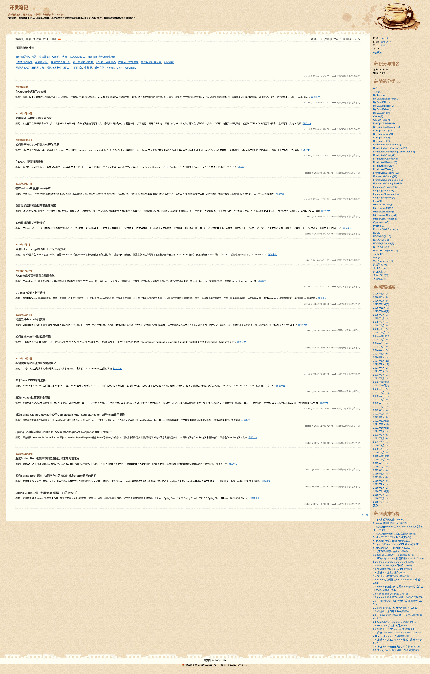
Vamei (110, 67)
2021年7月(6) (380, 438)
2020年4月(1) (380, 449)
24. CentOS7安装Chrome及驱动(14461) (394, 622)
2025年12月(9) (381, 304)
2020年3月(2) (380, 452)
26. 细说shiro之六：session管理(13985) (394, 629)
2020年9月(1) (380, 445)
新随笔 (37, 39)
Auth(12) (377, 91)
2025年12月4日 (24, 314)
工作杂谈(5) (379, 268)
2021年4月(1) (380, 442)
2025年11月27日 (24, 453)
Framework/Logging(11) (386, 172)
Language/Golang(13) (385, 187)
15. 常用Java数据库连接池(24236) (391, 576)
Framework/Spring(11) (385, 176)
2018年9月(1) (380, 494)
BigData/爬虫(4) (381, 112)
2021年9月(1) (380, 431)
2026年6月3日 (23, 87)
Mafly (119, 67)
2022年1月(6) (380, 417)
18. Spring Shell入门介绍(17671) (390, 593)
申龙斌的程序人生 (151, 62)
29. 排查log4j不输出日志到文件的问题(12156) (397, 646)
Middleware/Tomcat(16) (385, 218)
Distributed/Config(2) (384, 155)
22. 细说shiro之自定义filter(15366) (391, 611)
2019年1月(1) (380, 487)
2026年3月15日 (24, 113)
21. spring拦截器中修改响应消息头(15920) (395, 607)
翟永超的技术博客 (83, 62)
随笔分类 (387, 81)
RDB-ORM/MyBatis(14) (385, 250)
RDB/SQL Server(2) (383, 243)
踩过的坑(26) (380, 264)
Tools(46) (378, 254)
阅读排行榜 (389, 513)
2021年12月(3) (381, 420)
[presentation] (140, 167)
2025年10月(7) (381, 311)
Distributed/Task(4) (383, 169)
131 (383, 45)
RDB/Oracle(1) (381, 240)
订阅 (53, 39)
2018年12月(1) (381, 491)
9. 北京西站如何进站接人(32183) (390, 551)
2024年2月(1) (380, 357)
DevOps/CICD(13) (383, 130)
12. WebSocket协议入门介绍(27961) (392, 565)
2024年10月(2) (381, 336)
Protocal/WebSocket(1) (385, 229)
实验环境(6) (379, 278)
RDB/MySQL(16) (382, 236)
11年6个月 (386, 42)
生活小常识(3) (380, 275)
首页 (28, 39)
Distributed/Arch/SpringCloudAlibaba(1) (394, 151)
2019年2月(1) (380, 484)
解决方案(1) (379, 271)
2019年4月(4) (380, 477)
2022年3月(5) (380, 410)
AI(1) (375, 88)
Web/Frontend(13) (383, 261)
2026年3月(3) (380, 297)
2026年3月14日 (24, 140)
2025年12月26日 (24, 271)
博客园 (19, 39)
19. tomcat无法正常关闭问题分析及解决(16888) (398, 597)
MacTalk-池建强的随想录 (101, 56)
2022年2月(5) (380, 413)
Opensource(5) (381, 222)
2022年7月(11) (381, 396)
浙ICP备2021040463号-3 (234, 664)
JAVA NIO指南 (24, 62)
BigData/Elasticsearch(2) (386, 98)
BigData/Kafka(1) (382, 109)
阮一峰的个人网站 (26, 56)
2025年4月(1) (380, 318)
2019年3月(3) (380, 480)
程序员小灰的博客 (128, 62)
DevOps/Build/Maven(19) (386, 127)
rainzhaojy (130, 67)
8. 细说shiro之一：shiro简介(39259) (392, 547)
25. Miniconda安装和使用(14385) (390, 625)
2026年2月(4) (380, 300)
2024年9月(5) (380, 339)
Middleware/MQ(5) (383, 208)
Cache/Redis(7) (381, 119)
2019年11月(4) (381, 459)
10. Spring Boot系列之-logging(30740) (393, 554)
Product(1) (378, 225)
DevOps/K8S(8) (381, 137)
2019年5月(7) (380, 473)
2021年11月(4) (381, 424)
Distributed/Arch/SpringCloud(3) (390, 148)
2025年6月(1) (380, 314)
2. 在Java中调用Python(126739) (390, 523)
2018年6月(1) (380, 502)
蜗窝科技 (169, 62)
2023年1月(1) (380, 378)
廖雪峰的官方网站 (49, 56)
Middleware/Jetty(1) (383, 204)
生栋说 (88, 67)
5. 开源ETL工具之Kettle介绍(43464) (392, 537)
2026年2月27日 (24, 183)
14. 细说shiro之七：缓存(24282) (390, 572)
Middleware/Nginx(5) (384, 211)
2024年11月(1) (381, 332)
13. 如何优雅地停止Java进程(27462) (392, 569)
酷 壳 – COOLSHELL (73, 56)
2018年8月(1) (380, 498)
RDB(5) (377, 232)
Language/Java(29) (383, 190)
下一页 (364, 514)
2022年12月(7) (381, 382)
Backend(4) (379, 95)
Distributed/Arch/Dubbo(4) (387, 144)
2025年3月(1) (380, 322)
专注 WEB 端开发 (60, 62)
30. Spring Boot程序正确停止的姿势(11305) (396, 650)
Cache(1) (378, 116)
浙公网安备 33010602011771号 (202, 664)
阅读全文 (315, 97)
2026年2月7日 (23, 244)
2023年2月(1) (380, 374)
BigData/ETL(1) (381, 102)
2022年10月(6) (381, 385)
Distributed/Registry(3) (385, 162)
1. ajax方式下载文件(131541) (388, 519)
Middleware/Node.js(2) (385, 215)
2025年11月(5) (381, 307)
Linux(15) (378, 201)
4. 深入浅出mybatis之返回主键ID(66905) (394, 533)
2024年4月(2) (380, 350)
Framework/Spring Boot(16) (388, 180)
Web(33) (377, 257)
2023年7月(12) (381, 364)
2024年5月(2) (380, 346)
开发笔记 (18, 7)
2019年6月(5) (380, 470)
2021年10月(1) (381, 427)
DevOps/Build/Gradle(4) (386, 123)
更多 (375, 505)
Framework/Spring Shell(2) (387, 183)
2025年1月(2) (380, 329)
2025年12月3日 (24, 358)
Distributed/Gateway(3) (385, 158)
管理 (45, 39)
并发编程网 (41, 62)
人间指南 (77, 67)
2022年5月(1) (380, 403)
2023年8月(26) (381, 360)
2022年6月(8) (380, 399)
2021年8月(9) (380, 434)
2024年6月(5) (380, 343)
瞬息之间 (99, 67)
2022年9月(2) (380, 389)
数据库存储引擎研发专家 (30, 67)
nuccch (385, 38)
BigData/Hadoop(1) (383, 105)
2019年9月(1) (380, 463)
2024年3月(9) (380, 353)
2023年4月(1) (380, 367)
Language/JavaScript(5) (386, 194)
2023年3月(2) (380, 371)
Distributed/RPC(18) (384, 165)
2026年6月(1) (380, 293)
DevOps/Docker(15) (383, 134)
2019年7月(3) (380, 466)
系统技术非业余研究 (58, 67)
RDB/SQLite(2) (381, 247)
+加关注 (377, 52)
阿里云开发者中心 (106, 62)
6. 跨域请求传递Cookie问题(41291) (392, 540)
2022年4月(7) (380, 406)
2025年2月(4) (380, 325)
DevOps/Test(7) (381, 141)
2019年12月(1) (381, 456)
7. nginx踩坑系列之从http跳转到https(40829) (396, 544)
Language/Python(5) (384, 197)
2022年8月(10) (381, 392)
